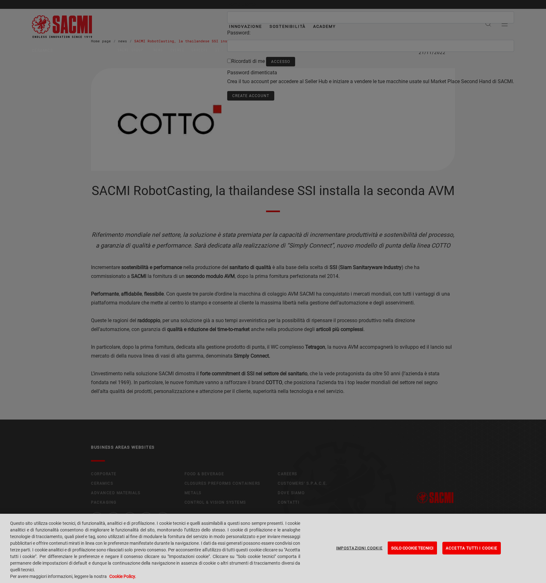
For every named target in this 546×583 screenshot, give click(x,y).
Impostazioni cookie (359, 548)
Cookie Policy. (122, 576)
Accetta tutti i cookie (471, 548)
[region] (273, 548)
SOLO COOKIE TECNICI (412, 547)
